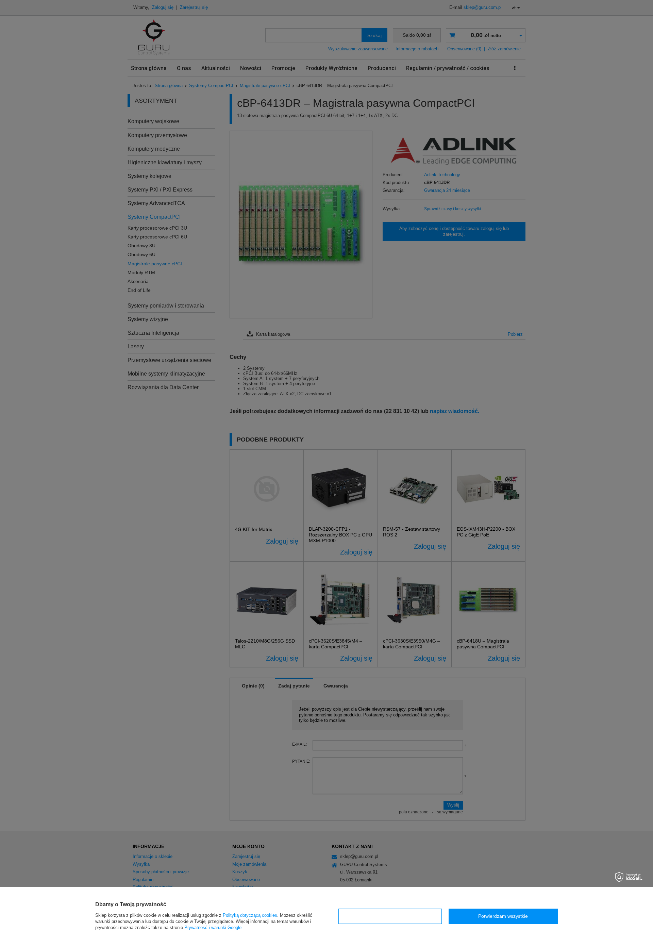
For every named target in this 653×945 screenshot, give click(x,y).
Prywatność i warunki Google (212, 927)
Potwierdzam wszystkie (503, 916)
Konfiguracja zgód (390, 916)
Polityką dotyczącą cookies (250, 915)
